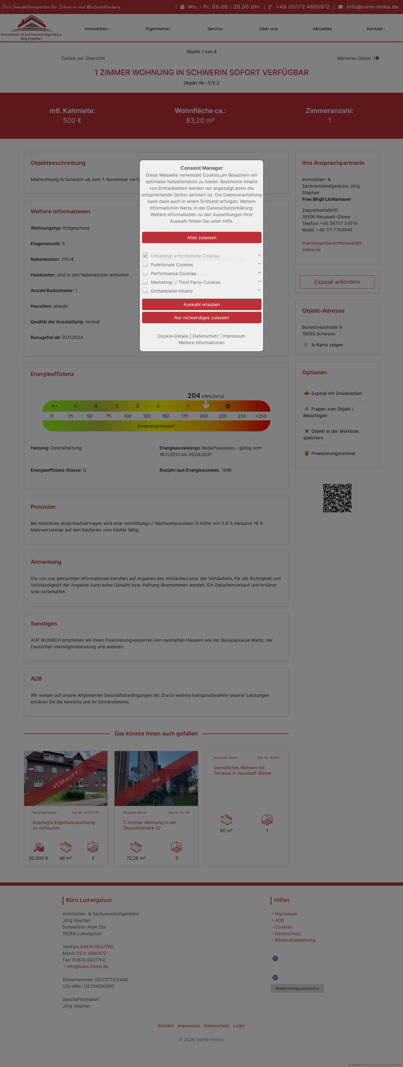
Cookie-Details (173, 336)
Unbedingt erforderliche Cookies (185, 256)
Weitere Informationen (202, 342)
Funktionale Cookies (172, 264)
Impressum (234, 336)
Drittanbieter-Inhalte (172, 291)
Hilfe (227, 221)
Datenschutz (206, 336)
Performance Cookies (173, 273)
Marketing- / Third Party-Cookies (185, 282)
